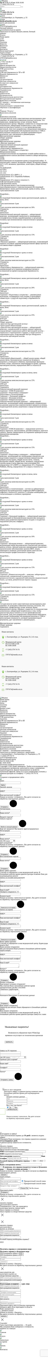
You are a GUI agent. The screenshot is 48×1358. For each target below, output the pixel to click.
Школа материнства (7, 65)
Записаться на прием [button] (13, 30)
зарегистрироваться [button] (31, 829)
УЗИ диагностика (7, 69)
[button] (8, 752)
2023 (2, 1163)
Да (10, 1107)
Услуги (2, 35)
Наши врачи (4, 699)
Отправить (4, 1192)
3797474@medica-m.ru (8, 26)
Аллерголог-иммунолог (9, 83)
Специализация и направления (12, 106)
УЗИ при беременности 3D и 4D (12, 72)
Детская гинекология (8, 81)
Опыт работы (5, 104)
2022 (42, 1161)
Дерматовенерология (8, 67)
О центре (3, 701)
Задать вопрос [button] (5, 53)
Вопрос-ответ (5, 708)
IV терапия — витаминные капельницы (15, 102)
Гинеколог (4, 64)
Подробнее (4, 223)
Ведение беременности (9, 74)
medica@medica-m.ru (8, 21)
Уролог (2, 78)
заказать (4, 1175)
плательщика (12, 1151)
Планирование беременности (11, 88)
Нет (15, 1107)
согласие (35, 797)
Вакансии (3, 710)
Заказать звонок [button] (6, 14)
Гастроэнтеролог (6, 79)
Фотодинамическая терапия (10, 99)
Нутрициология (6, 95)
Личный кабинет (6, 28)
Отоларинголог (6, 86)
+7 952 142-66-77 (6, 62)
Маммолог (4, 76)
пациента (11, 1154)
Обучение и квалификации (10, 107)
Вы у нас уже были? (14, 1105)
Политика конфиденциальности (12, 764)
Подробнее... (5, 194)
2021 (35, 1161)
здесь (23, 1208)
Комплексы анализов (8, 100)
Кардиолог (4, 92)
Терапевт (3, 85)
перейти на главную (7, 1328)
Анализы (3, 71)
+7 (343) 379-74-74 (7, 4)
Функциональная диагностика (11, 97)
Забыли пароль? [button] (6, 819)
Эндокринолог (5, 90)
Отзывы (3, 706)
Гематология (5, 93)
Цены (2, 703)
